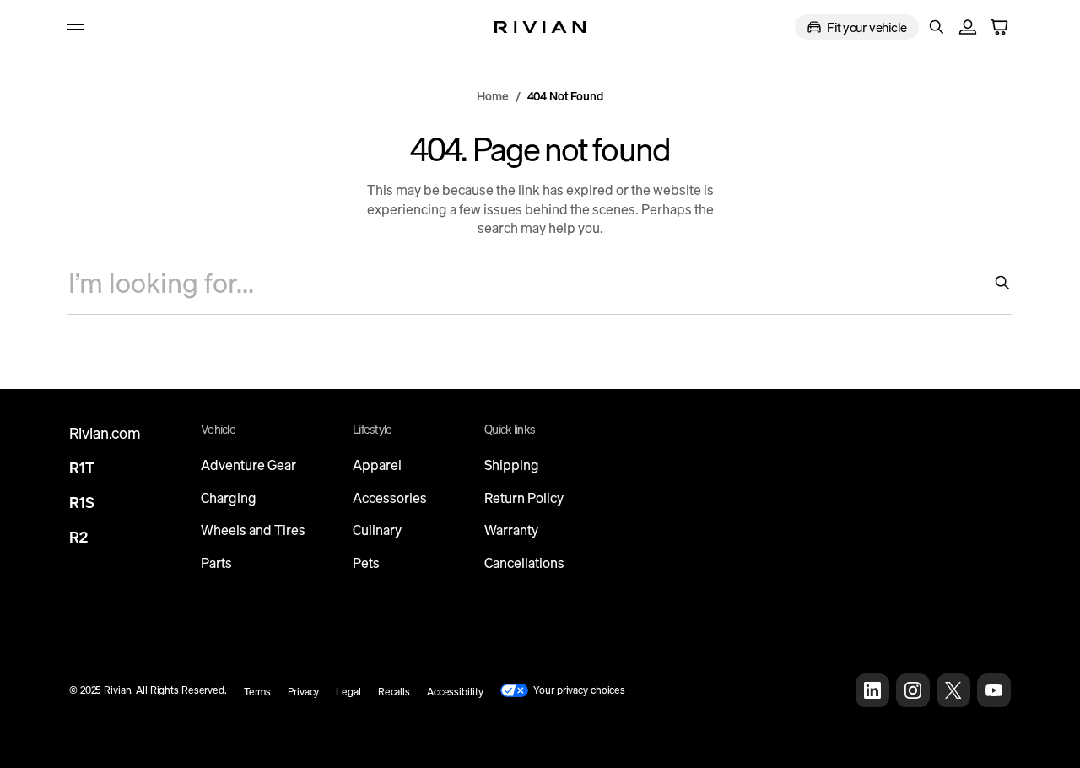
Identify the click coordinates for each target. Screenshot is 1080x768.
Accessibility (455, 691)
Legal (348, 691)
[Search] (995, 283)
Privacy (303, 691)
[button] (936, 27)
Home (492, 96)
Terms (257, 691)
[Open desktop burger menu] (86, 27)
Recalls (394, 691)
